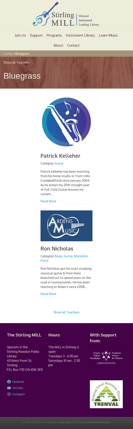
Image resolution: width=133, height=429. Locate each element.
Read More (48, 201)
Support (36, 35)
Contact (73, 45)
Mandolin (81, 256)
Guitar (58, 163)
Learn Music (108, 35)
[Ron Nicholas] (66, 225)
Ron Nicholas (57, 248)
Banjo (58, 256)
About (58, 45)
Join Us (20, 35)
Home (7, 53)
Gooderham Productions (98, 422)
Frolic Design (65, 422)
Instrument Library (80, 35)
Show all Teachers (16, 62)
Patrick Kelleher (60, 155)
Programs (54, 35)
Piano (44, 260)
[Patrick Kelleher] (66, 122)
